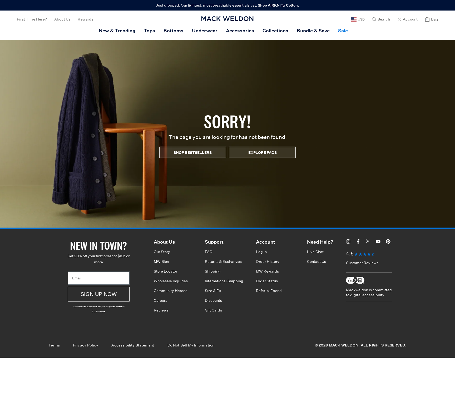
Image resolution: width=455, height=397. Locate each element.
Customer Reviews (362, 262)
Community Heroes (170, 290)
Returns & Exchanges (223, 261)
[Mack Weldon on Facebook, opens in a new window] (358, 242)
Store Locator (165, 271)
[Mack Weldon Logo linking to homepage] (227, 18)
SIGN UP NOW (99, 294)
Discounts (213, 300)
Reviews (161, 310)
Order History (267, 261)
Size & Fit (213, 290)
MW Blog (161, 261)
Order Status (267, 281)
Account (410, 19)
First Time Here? (32, 19)
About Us (62, 19)
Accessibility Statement (132, 345)
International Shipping (224, 281)
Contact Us (316, 261)
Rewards (85, 19)
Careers (160, 300)
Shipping (213, 271)
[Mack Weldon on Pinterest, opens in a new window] (388, 242)
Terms (54, 345)
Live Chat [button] (315, 251)
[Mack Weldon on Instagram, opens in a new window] (348, 242)
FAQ (208, 251)
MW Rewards (267, 271)
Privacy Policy (85, 345)
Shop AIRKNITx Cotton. (278, 5)
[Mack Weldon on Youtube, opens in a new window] (378, 242)
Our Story (162, 251)
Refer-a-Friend (269, 290)
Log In (261, 251)
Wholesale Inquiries (171, 281)
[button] (381, 19)
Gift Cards (213, 310)
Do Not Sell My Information (191, 345)
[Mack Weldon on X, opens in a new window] (368, 242)
